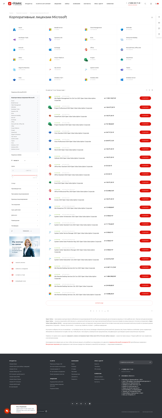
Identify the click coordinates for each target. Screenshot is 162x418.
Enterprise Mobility (131, 37)
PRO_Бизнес (97, 369)
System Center (94, 67)
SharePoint (129, 57)
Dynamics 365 (58, 37)
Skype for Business (24, 67)
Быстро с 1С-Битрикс (39, 411)
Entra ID (21, 47)
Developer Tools (23, 37)
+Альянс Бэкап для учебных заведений (19, 366)
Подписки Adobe (16, 155)
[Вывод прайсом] (152, 90)
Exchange (57, 47)
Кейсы (73, 364)
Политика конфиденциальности (130, 411)
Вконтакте (72, 403)
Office (92, 47)
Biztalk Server (58, 27)
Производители (75, 374)
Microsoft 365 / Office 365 (133, 47)
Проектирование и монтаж (57, 374)
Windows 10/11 (58, 77)
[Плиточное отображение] (146, 90)
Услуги (52, 360)
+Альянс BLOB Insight (14, 384)
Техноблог (97, 366)
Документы (74, 376)
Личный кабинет (98, 376)
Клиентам (97, 373)
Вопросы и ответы (99, 379)
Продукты (12, 360)
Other (20, 57)
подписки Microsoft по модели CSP (119, 342)
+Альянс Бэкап (13, 364)
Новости (96, 364)
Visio (20, 77)
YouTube (81, 403)
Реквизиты (74, 379)
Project (92, 57)
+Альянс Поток (13, 369)
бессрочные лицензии (52, 344)
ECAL (91, 37)
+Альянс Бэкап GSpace (15, 379)
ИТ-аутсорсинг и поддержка (57, 371)
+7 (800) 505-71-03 (134, 3)
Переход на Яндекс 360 (56, 364)
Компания (74, 360)
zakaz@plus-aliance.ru (127, 375)
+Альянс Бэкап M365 (14, 376)
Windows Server (131, 77)
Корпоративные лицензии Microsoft (23, 97)
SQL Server (57, 67)
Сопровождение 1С (55, 369)
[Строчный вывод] (149, 90)
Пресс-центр (98, 360)
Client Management (96, 27)
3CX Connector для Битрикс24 (17, 374)
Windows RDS (94, 77)
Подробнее (145, 98)
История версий (13, 386)
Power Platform (59, 57)
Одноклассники (85, 403)
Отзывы (73, 369)
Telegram (77, 403)
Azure (20, 27)
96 (108, 311)
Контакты (97, 381)
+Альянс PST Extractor (15, 381)
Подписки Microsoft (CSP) (18, 92)
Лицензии (53, 378)
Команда (73, 366)
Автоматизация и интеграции (57, 366)
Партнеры (74, 371)
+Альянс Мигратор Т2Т (15, 371)
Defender (129, 27)
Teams (128, 67)
